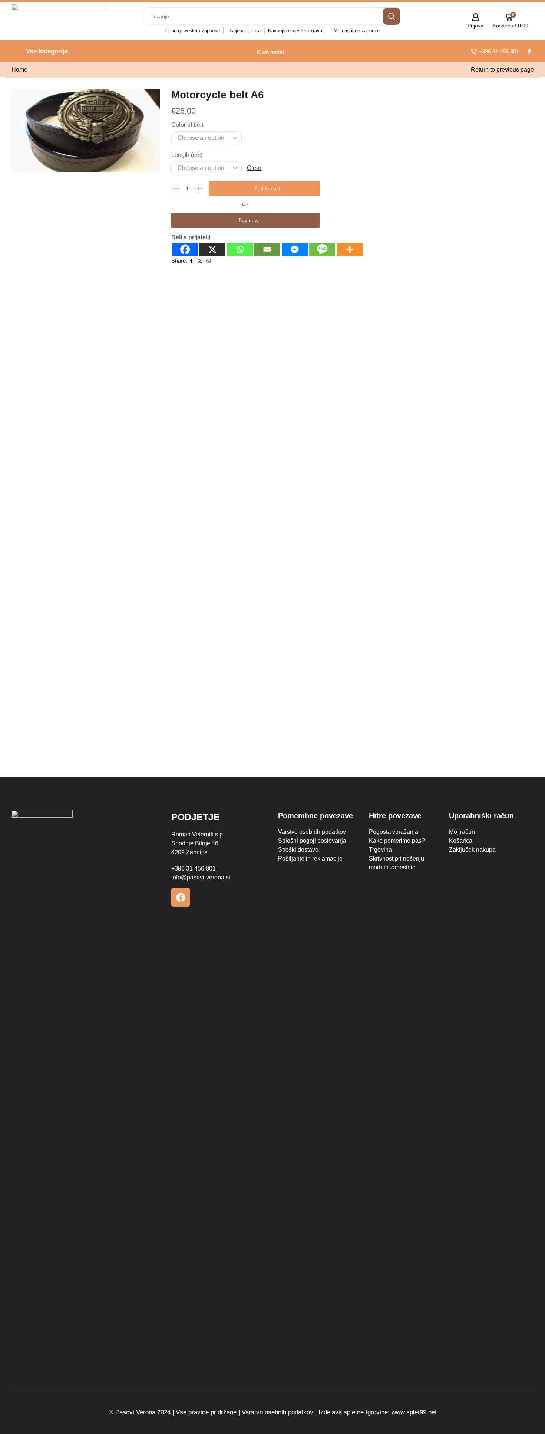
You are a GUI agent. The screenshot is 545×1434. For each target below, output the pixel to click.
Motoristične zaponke (357, 30)
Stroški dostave (298, 849)
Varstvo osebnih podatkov (312, 832)
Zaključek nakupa (472, 849)
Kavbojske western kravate (297, 30)
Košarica (460, 841)
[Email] (267, 249)
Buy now (248, 220)
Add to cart (267, 188)
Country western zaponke (192, 30)
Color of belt (187, 125)
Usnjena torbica (244, 30)
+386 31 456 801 (193, 868)
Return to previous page (502, 69)
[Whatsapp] (240, 249)
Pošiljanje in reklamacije (310, 858)
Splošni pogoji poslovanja (312, 841)
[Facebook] (185, 249)
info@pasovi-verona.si (200, 877)
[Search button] (391, 16)
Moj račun (462, 832)
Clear (254, 168)
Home (19, 69)
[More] (350, 249)
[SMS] (322, 249)
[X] (212, 249)
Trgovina (380, 849)
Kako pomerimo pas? (397, 841)
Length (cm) (186, 155)
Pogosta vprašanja (393, 832)
